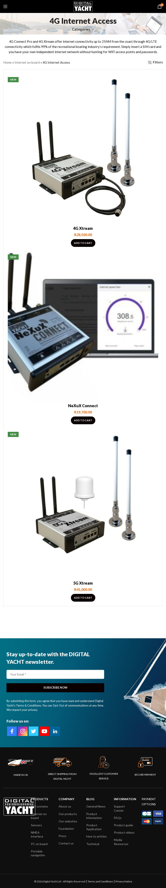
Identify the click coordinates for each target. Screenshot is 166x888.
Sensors (36, 825)
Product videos (124, 832)
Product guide (123, 825)
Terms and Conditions (100, 881)
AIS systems (39, 806)
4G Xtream (83, 228)
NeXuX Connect (83, 405)
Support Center (119, 808)
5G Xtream (83, 583)
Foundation (66, 828)
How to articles (96, 836)
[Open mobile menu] (5, 6)
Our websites (68, 821)
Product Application (94, 827)
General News (95, 806)
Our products (68, 814)
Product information (94, 816)
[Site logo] (83, 6)
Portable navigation (38, 853)
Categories (81, 29)
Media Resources (121, 841)
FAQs (117, 818)
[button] (83, 243)
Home (7, 62)
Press (62, 836)
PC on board (39, 844)
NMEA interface (37, 834)
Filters (158, 62)
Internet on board (27, 62)
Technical (92, 844)
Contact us (66, 843)
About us (65, 806)
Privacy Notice (123, 881)
